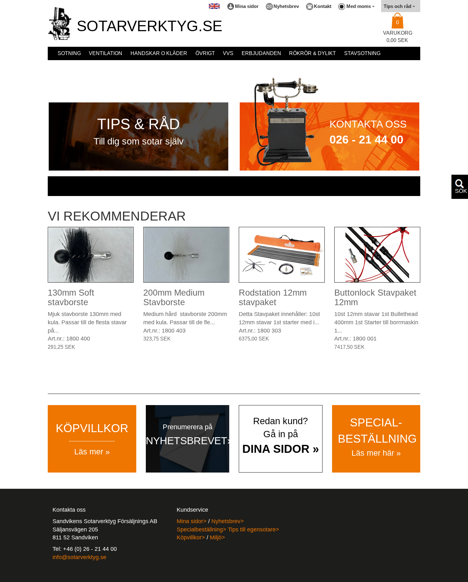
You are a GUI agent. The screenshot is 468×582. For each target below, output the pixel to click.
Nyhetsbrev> (227, 521)
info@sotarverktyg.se (79, 557)
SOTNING (69, 53)
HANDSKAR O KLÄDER (159, 53)
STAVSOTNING (362, 53)
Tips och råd (398, 6)
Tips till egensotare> (253, 529)
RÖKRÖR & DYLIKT (312, 53)
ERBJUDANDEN (261, 53)
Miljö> (217, 537)
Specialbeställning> (202, 529)
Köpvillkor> (191, 537)
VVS (228, 53)
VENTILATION (105, 53)
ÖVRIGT (205, 53)
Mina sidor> (192, 521)
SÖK (461, 191)
